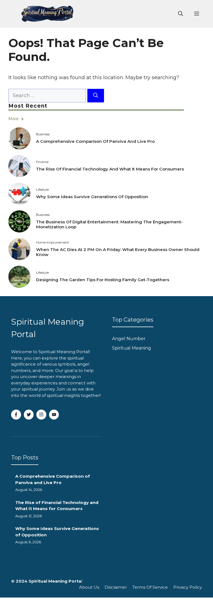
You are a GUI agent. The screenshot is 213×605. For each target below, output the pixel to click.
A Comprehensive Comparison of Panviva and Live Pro (95, 141)
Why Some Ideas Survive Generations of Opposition (92, 196)
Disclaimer (116, 587)
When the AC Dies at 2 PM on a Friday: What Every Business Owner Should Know (117, 252)
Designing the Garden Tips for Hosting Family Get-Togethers (102, 279)
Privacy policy (187, 587)
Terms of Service (150, 587)
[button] (181, 14)
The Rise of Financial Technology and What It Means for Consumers (110, 169)
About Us (89, 587)
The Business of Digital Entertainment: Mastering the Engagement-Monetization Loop (109, 224)
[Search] (95, 95)
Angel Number (129, 338)
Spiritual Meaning (131, 348)
